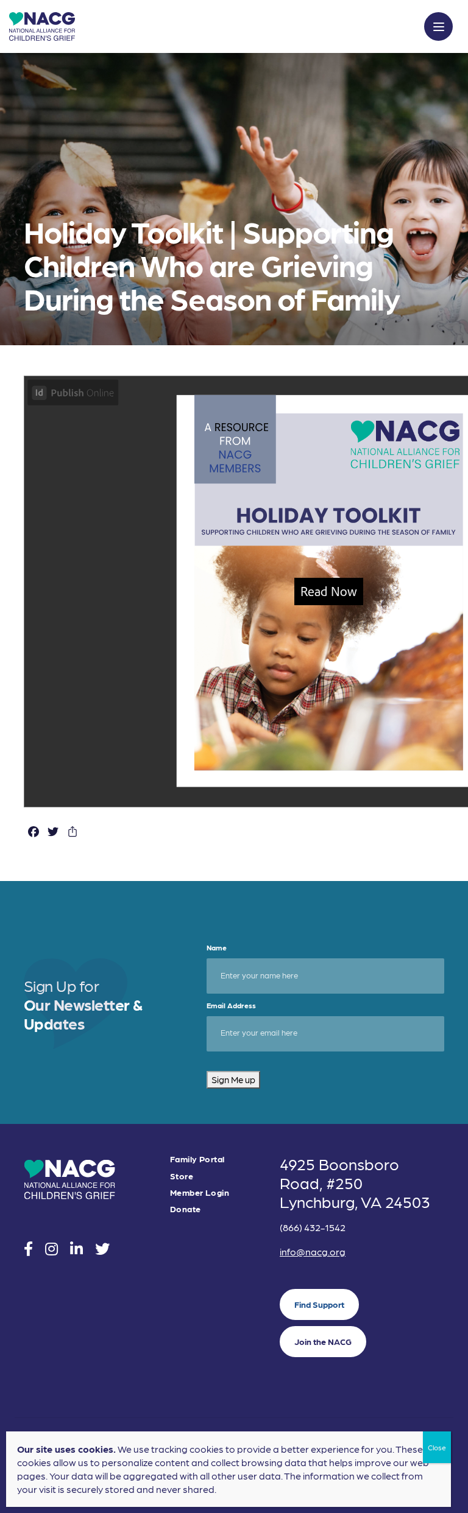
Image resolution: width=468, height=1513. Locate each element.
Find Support (319, 1304)
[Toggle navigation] (438, 26)
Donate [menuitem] (185, 1208)
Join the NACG (323, 1341)
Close (437, 1447)
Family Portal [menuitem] (197, 1159)
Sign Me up (233, 1079)
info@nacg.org (313, 1251)
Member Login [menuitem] (199, 1192)
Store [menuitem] (181, 1176)
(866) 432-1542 (313, 1227)
